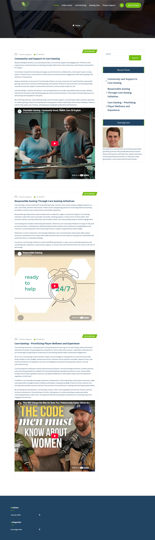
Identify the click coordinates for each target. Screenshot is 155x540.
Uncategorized (16, 529)
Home (56, 5)
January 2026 (15, 515)
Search (108, 54)
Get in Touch (133, 5)
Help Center (67, 5)
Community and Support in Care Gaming (37, 58)
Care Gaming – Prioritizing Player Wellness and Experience (47, 343)
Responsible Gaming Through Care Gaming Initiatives (44, 201)
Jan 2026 (90, 51)
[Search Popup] (122, 5)
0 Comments (40, 54)
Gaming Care (94, 5)
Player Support (109, 5)
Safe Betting (80, 5)
